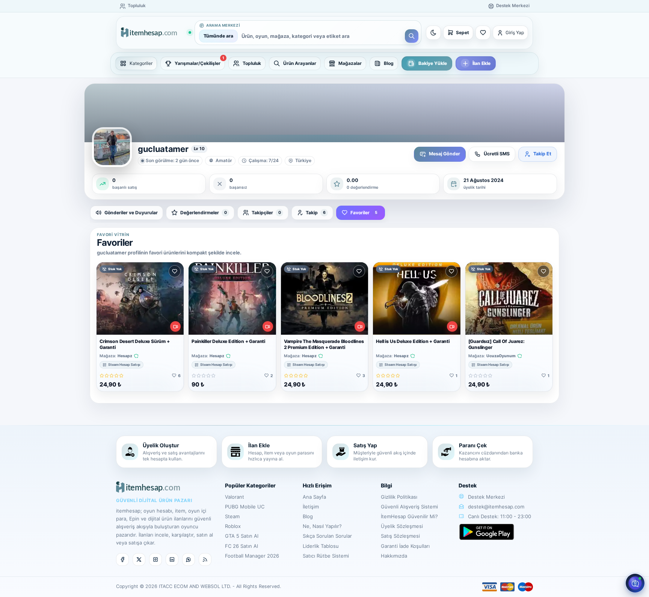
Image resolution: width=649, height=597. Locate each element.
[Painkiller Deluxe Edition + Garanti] (232, 298)
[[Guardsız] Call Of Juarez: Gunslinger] (508, 298)
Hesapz (125, 356)
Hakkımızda (394, 556)
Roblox (233, 526)
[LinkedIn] (172, 559)
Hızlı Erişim (317, 485)
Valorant (234, 497)
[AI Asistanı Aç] (635, 583)
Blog (308, 516)
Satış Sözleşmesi (400, 536)
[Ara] (411, 36)
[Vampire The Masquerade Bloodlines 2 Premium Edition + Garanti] (324, 298)
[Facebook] (122, 559)
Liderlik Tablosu (321, 546)
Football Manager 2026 (252, 556)
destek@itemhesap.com (496, 507)
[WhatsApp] (188, 559)
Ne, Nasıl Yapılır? (322, 526)
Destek (468, 485)
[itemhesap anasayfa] (156, 32)
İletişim (311, 507)
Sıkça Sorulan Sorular (327, 536)
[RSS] (205, 559)
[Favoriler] (483, 33)
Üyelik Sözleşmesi (402, 526)
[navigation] (324, 63)
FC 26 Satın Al (241, 546)
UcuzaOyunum (501, 356)
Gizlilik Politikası (399, 497)
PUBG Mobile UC (244, 507)
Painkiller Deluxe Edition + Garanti (228, 341)
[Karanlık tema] (433, 33)
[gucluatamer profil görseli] (112, 147)
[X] (139, 559)
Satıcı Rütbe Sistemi (326, 556)
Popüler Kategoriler (250, 485)
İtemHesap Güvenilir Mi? (409, 516)
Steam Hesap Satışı (124, 364)
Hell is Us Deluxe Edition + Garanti (413, 341)
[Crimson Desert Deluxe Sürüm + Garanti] (140, 298)
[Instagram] (155, 559)
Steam (232, 516)
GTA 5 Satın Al (241, 536)
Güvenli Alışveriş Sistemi (409, 507)
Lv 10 (199, 148)
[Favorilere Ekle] (175, 271)
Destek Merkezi (485, 497)
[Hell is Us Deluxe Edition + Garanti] (416, 298)
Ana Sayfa (314, 497)
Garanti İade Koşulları (405, 546)
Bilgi (386, 485)
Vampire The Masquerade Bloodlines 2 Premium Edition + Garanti (324, 344)
